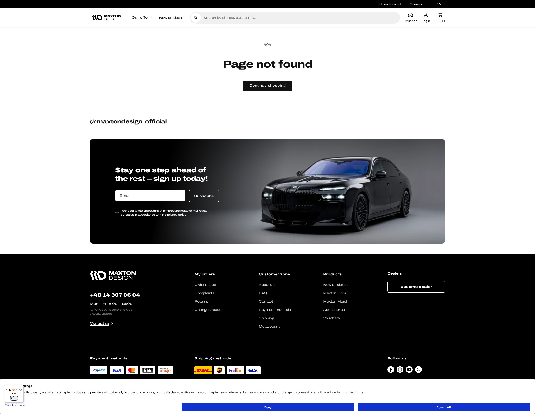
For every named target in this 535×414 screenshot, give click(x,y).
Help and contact (389, 4)
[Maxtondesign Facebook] (390, 370)
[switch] (14, 398)
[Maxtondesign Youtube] (409, 370)
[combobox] (300, 17)
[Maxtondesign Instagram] (400, 370)
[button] (143, 17)
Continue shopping (267, 85)
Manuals (416, 4)
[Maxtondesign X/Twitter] (418, 370)
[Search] (196, 18)
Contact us (99, 323)
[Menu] (21, 387)
